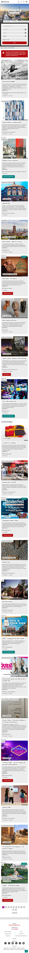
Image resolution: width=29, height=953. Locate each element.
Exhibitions (4, 139)
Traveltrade (7, 935)
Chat (26, 951)
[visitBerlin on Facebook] (5, 943)
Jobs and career (8, 933)
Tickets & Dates (8, 293)
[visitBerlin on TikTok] (20, 943)
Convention (21, 933)
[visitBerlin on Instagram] (16, 943)
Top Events (15, 21)
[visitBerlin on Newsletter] (23, 943)
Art (3, 580)
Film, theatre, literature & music (10, 699)
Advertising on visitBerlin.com (21, 935)
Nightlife (4, 380)
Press (21, 931)
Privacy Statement (12, 948)
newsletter (15, 929)
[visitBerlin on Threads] (9, 943)
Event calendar (14, 13)
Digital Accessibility (20, 948)
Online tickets (6, 39)
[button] (21, 2)
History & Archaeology (7, 299)
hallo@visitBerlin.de (14, 925)
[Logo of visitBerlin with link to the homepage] (4, 2)
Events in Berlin (14, 11)
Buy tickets (7, 374)
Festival (4, 499)
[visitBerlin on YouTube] (13, 943)
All (1, 21)
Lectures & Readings (7, 421)
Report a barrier (6, 949)
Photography (5, 60)
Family (3, 617)
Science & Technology (7, 182)
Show (3, 741)
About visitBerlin (8, 931)
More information (8, 176)
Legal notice (6, 948)
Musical (4, 257)
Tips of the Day (7, 21)
